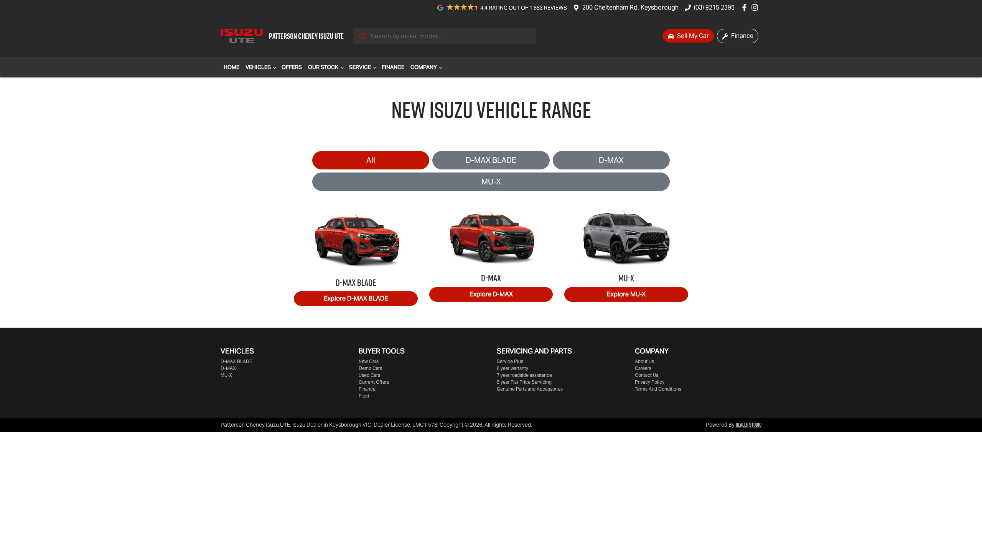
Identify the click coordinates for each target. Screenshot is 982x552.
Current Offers (374, 382)
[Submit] (362, 36)
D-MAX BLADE (491, 160)
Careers (643, 368)
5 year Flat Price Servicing (524, 382)
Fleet (364, 396)
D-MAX (611, 160)
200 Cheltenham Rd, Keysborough (630, 7)
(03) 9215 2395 (714, 7)
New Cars (369, 361)
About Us (644, 361)
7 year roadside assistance (524, 375)
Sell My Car (692, 36)
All (370, 160)
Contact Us (646, 375)
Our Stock (323, 67)
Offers (292, 67)
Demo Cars (370, 368)
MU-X (491, 182)
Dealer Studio (748, 425)
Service (360, 67)
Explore (356, 298)
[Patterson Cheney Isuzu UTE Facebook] (746, 7)
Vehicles (258, 67)
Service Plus (510, 361)
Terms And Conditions (658, 389)
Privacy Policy (649, 382)
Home (231, 67)
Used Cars (369, 375)
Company (423, 67)
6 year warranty (512, 368)
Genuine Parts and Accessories (530, 389)
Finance (741, 36)
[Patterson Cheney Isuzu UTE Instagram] (756, 7)
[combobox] (444, 36)
